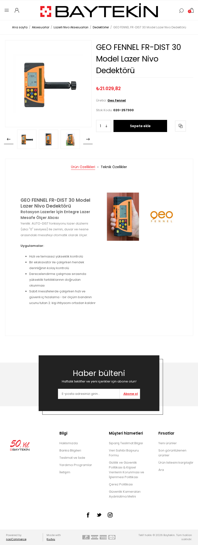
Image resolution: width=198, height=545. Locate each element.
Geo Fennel (116, 100)
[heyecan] (99, 515)
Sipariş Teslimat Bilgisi (126, 443)
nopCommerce (16, 539)
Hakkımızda (68, 443)
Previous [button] (9, 139)
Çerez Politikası (121, 484)
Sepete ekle (140, 126)
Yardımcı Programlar (75, 465)
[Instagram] (110, 515)
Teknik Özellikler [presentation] (114, 166)
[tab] (83, 167)
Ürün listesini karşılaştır (175, 462)
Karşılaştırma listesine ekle (180, 126)
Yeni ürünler (167, 443)
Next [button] (88, 139)
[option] (27, 139)
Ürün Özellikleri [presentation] (83, 166)
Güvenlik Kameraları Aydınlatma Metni (125, 494)
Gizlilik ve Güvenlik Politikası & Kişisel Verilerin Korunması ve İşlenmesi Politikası (126, 469)
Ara (161, 469)
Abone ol (130, 393)
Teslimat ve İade (72, 457)
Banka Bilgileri (70, 450)
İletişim (64, 472)
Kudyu (51, 539)
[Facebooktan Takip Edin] (88, 515)
